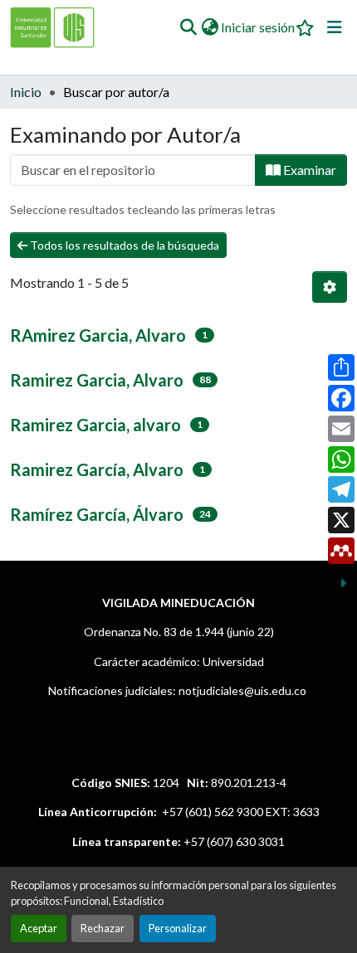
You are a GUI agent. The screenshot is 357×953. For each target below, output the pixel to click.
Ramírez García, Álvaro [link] (96, 514)
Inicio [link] (26, 92)
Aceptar (38, 928)
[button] (188, 27)
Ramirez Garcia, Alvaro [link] (96, 380)
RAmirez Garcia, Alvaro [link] (98, 335)
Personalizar (178, 928)
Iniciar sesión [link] (258, 27)
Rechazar (103, 928)
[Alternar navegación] (334, 27)
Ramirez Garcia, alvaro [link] (95, 425)
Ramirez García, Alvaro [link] (96, 469)
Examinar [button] (308, 169)
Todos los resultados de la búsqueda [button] (123, 245)
